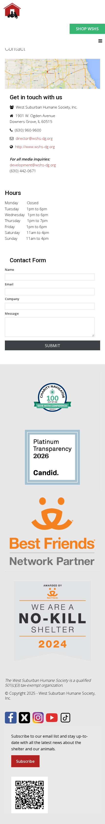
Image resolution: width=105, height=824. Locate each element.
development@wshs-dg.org (33, 164)
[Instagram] (38, 717)
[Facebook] (11, 717)
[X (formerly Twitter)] (24, 717)
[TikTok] (65, 717)
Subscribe (25, 761)
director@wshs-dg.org (34, 138)
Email (9, 284)
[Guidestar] (52, 457)
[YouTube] (52, 717)
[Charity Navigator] (52, 397)
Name (9, 269)
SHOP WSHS (87, 28)
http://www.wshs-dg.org (35, 146)
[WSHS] (12, 10)
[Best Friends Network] (52, 531)
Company (12, 299)
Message (12, 313)
